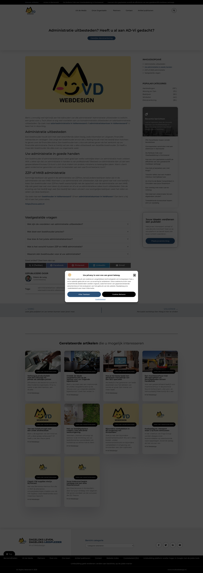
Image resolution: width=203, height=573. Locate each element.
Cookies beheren (119, 294)
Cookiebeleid (100, 299)
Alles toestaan (84, 294)
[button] (134, 275)
